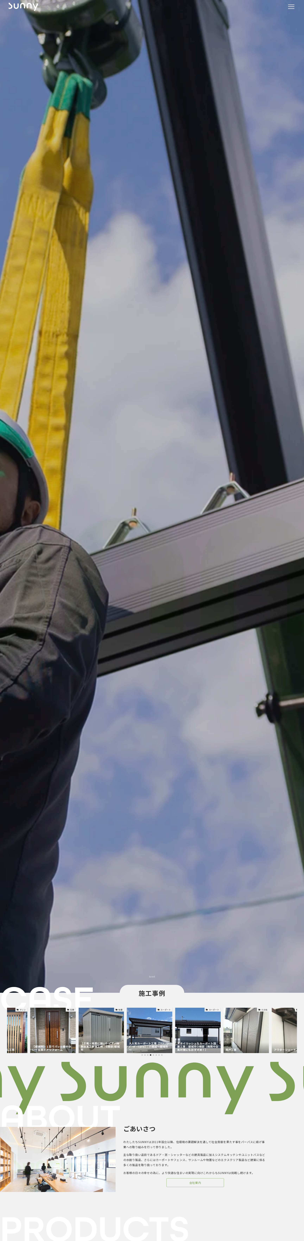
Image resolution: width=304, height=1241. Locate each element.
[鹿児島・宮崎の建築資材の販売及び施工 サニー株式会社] (23, 7)
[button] (142, 1055)
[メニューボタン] (291, 6)
